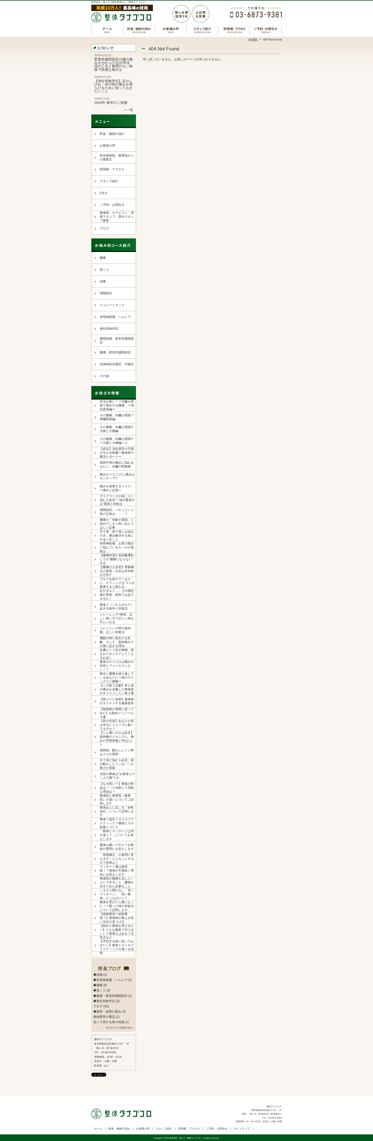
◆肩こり (99, 990)
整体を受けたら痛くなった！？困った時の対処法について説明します (117, 906)
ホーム (107, 30)
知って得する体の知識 (108, 1022)
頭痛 (103, 281)
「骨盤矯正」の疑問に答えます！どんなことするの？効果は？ (117, 858)
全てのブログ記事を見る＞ (120, 1027)
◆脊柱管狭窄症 (104, 1001)
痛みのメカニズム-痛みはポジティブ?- (117, 476)
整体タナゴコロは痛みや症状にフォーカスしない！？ (117, 665)
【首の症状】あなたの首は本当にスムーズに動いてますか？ (117, 724)
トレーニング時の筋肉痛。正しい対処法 (115, 630)
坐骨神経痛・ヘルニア (115, 317)
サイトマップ (242, 1128)
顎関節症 (106, 293)
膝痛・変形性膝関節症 (115, 352)
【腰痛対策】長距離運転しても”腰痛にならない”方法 (117, 559)
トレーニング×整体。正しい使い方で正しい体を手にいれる (117, 618)
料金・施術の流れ (139, 30)
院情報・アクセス (234, 30)
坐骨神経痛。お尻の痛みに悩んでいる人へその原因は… (117, 547)
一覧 (130, 110)
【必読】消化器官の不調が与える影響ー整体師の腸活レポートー (117, 452)
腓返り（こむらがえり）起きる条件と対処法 (117, 606)
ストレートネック (112, 305)
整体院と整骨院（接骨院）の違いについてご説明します (117, 799)
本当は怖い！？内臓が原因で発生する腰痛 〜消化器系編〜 (117, 405)
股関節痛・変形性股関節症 (117, 340)
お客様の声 (170, 30)
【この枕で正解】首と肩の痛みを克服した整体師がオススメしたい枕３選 (117, 689)
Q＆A (103, 193)
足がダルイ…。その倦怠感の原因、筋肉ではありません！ (117, 594)
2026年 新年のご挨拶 (110, 103)
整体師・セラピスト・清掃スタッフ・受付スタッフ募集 (117, 216)
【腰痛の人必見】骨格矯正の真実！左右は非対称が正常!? (117, 571)
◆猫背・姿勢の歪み (107, 1011)
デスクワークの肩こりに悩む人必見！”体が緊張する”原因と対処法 (117, 500)
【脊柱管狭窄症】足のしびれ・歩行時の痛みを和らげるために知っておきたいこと (113, 86)
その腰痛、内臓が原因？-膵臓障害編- (117, 417)
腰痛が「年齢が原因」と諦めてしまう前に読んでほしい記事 (117, 523)
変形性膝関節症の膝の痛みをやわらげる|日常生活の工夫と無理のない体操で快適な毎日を (113, 64)
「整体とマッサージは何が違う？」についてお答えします (117, 835)
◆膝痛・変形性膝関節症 (110, 995)
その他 (104, 376)
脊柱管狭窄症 (109, 328)
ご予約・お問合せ (266, 30)
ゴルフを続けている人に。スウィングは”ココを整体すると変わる (117, 582)
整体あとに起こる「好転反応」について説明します (117, 811)
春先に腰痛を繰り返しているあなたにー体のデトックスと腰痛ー (117, 677)
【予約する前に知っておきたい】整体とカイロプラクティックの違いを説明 (117, 947)
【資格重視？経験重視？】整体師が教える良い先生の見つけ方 (117, 917)
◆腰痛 (98, 985)
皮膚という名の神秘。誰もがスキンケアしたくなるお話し (117, 653)
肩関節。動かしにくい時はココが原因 (117, 752)
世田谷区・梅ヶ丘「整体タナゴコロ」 (186, 1138)
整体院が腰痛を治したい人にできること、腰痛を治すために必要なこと (117, 882)
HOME (252, 39)
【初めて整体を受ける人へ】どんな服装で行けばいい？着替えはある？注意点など (117, 931)
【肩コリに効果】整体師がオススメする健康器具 (117, 701)
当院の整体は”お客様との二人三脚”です (117, 775)
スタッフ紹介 (202, 30)
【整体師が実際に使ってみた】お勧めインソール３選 (117, 713)
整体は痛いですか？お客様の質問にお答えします (117, 846)
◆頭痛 (98, 974)
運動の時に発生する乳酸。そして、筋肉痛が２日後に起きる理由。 (117, 642)
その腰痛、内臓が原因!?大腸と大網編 (116, 429)
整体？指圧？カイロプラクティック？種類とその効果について (117, 823)
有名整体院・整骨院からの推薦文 (117, 157)
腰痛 (103, 257)
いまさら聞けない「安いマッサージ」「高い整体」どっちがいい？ (117, 894)
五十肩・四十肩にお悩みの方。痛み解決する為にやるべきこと (117, 535)
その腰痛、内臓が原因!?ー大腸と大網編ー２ (116, 440)
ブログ (104, 228)
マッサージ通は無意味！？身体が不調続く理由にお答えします (117, 870)
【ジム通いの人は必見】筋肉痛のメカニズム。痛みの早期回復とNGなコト (117, 738)
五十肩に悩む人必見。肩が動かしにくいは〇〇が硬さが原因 (117, 764)
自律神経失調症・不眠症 (117, 364)
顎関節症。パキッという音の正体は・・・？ (117, 511)
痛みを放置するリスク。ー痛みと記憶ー (117, 488)
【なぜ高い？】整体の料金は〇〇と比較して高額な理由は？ (117, 787)
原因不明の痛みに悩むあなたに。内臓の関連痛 (117, 464)
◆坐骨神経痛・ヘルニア (110, 980)
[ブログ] (113, 970)
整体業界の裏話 (104, 1016)
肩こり (104, 269)
